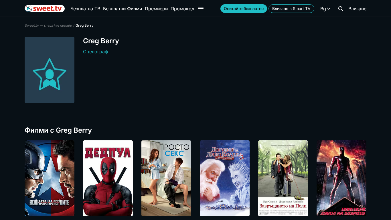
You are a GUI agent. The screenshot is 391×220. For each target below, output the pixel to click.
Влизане (357, 8)
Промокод (182, 8)
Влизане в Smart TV (291, 8)
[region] (195, 178)
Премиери (156, 8)
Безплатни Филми (122, 8)
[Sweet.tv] (45, 8)
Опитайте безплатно (244, 8)
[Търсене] (340, 8)
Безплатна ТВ (85, 8)
